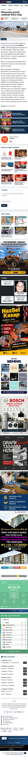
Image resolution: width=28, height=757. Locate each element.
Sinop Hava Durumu (7, 716)
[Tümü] (26, 214)
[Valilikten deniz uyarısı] (21, 230)
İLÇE (22, 5)
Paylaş (4, 39)
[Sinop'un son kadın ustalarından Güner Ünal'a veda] (21, 165)
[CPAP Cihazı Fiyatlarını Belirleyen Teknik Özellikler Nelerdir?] (21, 177)
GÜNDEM (3, 5)
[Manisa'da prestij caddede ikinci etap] (14, 29)
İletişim (4, 728)
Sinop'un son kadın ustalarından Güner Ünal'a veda (20, 170)
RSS (5, 738)
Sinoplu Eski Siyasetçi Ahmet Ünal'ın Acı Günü (6, 183)
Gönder (4, 205)
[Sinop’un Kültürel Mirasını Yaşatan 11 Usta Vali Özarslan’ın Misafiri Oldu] (7, 230)
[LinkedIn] (15, 712)
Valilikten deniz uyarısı (20, 234)
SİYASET (16, 730)
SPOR (21, 730)
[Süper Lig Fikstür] (26, 656)
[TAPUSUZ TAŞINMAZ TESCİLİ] (21, 219)
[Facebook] (5, 712)
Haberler (3, 9)
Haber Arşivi (6, 724)
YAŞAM (9, 9)
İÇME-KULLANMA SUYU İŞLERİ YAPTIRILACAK (6, 224)
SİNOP (9, 731)
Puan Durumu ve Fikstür (8, 719)
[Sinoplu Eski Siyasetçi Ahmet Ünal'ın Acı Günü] (7, 178)
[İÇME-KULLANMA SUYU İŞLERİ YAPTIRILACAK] (7, 219)
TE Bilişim (11, 138)
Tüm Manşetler (6, 721)
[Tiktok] (20, 712)
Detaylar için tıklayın (14, 651)
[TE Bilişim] (4, 139)
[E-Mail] (10, 141)
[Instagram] (12, 712)
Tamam (11, 749)
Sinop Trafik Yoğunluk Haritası (10, 718)
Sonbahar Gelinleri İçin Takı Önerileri (20, 158)
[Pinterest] (10, 712)
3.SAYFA (10, 5)
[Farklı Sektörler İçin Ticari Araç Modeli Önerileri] (7, 165)
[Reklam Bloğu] (14, 257)
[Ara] (23, 2)
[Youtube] (18, 712)
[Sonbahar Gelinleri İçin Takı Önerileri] (21, 153)
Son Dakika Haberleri (8, 722)
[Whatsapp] (23, 712)
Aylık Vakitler (5, 606)
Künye (9, 728)
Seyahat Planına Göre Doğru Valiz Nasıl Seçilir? (7, 158)
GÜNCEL (16, 5)
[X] (7, 712)
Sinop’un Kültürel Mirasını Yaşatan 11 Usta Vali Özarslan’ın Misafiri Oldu (7, 235)
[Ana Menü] (25, 2)
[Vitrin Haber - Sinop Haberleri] (6, 1)
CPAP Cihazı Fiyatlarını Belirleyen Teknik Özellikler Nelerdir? (20, 183)
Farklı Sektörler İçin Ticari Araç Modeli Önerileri (7, 170)
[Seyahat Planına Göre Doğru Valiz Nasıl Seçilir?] (7, 153)
